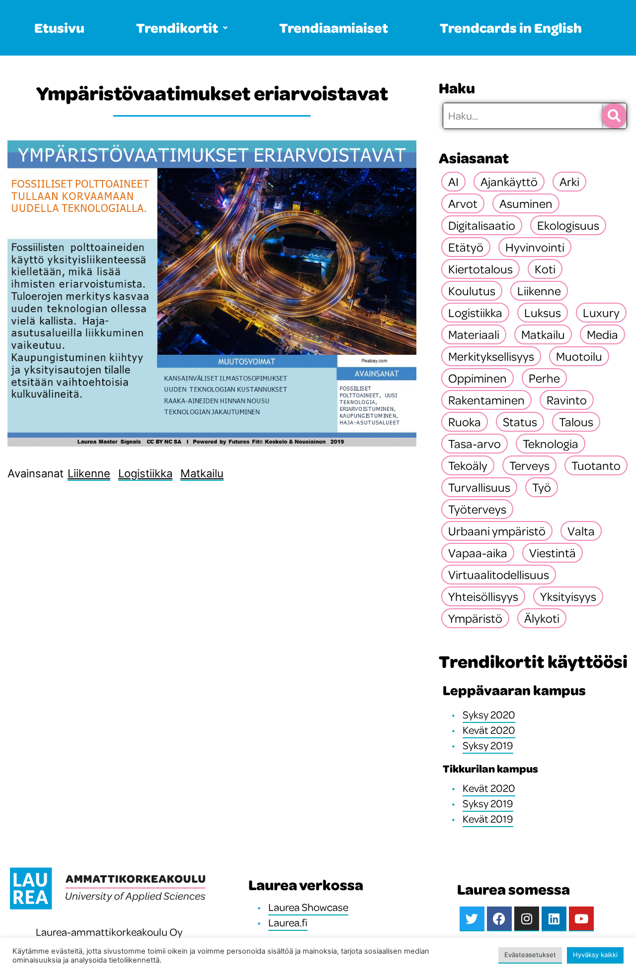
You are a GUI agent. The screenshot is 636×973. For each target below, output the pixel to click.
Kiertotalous (480, 268)
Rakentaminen (486, 399)
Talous (576, 421)
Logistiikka (145, 473)
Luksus (542, 312)
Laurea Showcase (308, 907)
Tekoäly (467, 465)
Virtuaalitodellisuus (498, 574)
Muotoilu (579, 356)
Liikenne (89, 473)
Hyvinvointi (534, 247)
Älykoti (541, 618)
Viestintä (552, 552)
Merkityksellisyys (491, 356)
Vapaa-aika (477, 552)
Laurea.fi (288, 922)
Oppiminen (477, 378)
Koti (545, 268)
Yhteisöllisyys (483, 596)
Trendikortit (177, 27)
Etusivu (59, 27)
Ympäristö (475, 618)
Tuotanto (596, 465)
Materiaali (473, 334)
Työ (541, 487)
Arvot (462, 203)
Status (520, 421)
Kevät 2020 (489, 729)
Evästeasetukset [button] (530, 955)
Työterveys (477, 509)
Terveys (529, 465)
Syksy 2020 (489, 714)
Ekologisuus (568, 225)
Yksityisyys (568, 596)
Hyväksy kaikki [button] (595, 955)
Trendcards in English (511, 27)
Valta (581, 530)
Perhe (544, 378)
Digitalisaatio (481, 225)
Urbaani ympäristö (497, 530)
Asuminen (526, 203)
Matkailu (202, 473)
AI (453, 181)
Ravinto (567, 399)
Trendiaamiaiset (333, 27)
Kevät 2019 (488, 818)
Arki (569, 181)
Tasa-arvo (474, 443)
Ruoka (464, 421)
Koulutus (471, 290)
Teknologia (550, 443)
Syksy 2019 (488, 745)
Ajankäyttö (509, 181)
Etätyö (465, 247)
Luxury (601, 312)
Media (602, 334)
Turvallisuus (479, 487)
